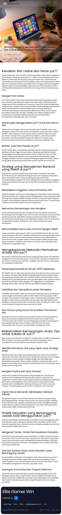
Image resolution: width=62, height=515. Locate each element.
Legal (57, 510)
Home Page (7, 504)
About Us (42, 510)
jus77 (31, 77)
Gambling (8, 42)
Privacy (48, 510)
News (15, 504)
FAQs (21, 504)
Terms (53, 510)
